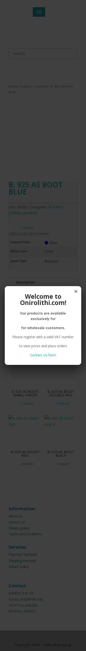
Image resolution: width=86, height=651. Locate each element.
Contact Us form (43, 355)
